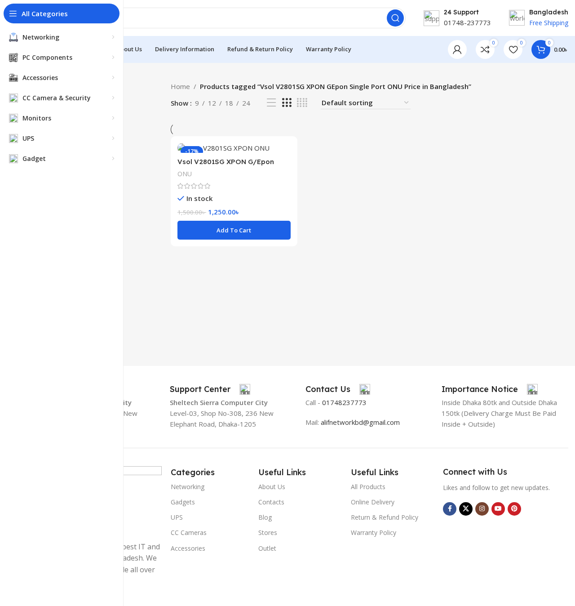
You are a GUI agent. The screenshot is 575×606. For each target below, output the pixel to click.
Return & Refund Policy (384, 517)
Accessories (188, 548)
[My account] (457, 49)
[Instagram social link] (482, 509)
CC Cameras (189, 532)
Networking (187, 486)
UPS (177, 517)
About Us (271, 486)
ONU (184, 173)
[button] (234, 230)
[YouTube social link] (498, 509)
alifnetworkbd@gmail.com (360, 422)
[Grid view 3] (286, 103)
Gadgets (183, 502)
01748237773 (344, 402)
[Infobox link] (210, 389)
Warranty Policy (373, 532)
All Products (368, 486)
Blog (265, 517)
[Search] (395, 18)
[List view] (271, 103)
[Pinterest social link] (514, 509)
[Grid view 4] (302, 103)
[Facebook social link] (449, 509)
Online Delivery (372, 502)
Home (180, 86)
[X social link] (466, 509)
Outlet (267, 548)
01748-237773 (467, 22)
